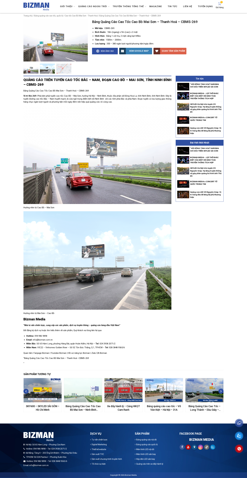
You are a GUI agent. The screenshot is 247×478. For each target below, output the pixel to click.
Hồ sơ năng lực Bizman (79, 353)
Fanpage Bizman (41, 353)
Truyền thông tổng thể (128, 6)
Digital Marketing (99, 444)
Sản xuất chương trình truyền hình (107, 459)
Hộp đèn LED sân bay (145, 459)
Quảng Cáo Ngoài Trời (92, 6)
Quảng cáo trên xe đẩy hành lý (149, 464)
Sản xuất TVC (98, 454)
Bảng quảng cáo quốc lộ (147, 444)
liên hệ (94, 330)
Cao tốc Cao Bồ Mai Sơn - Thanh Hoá (81, 16)
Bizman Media (131, 475)
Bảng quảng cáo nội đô (146, 439)
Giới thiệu (66, 6)
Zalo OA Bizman (99, 353)
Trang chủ (27, 16)
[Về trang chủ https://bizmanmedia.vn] (36, 6)
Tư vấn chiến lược (99, 439)
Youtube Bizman (58, 353)
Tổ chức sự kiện (99, 464)
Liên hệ (187, 6)
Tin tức (172, 6)
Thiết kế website (99, 449)
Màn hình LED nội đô (145, 449)
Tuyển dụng (205, 6)
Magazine (155, 6)
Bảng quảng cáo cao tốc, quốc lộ (48, 16)
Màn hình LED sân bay (146, 454)
